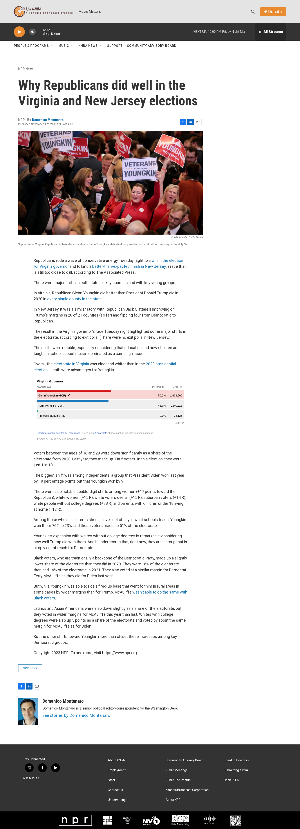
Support (115, 45)
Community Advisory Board (151, 45)
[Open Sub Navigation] (52, 45)
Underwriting (117, 800)
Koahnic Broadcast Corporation (187, 790)
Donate (275, 11)
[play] (19, 31)
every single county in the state (74, 299)
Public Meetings (177, 770)
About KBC (173, 800)
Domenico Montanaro (47, 120)
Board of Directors (236, 760)
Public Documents (178, 780)
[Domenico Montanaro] (28, 711)
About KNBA (116, 760)
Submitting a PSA (236, 770)
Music (63, 45)
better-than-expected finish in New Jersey (129, 266)
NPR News (26, 69)
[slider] (39, 31)
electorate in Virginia (71, 364)
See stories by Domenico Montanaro (76, 715)
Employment (117, 770)
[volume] (32, 32)
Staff (111, 780)
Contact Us (115, 790)
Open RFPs (231, 780)
